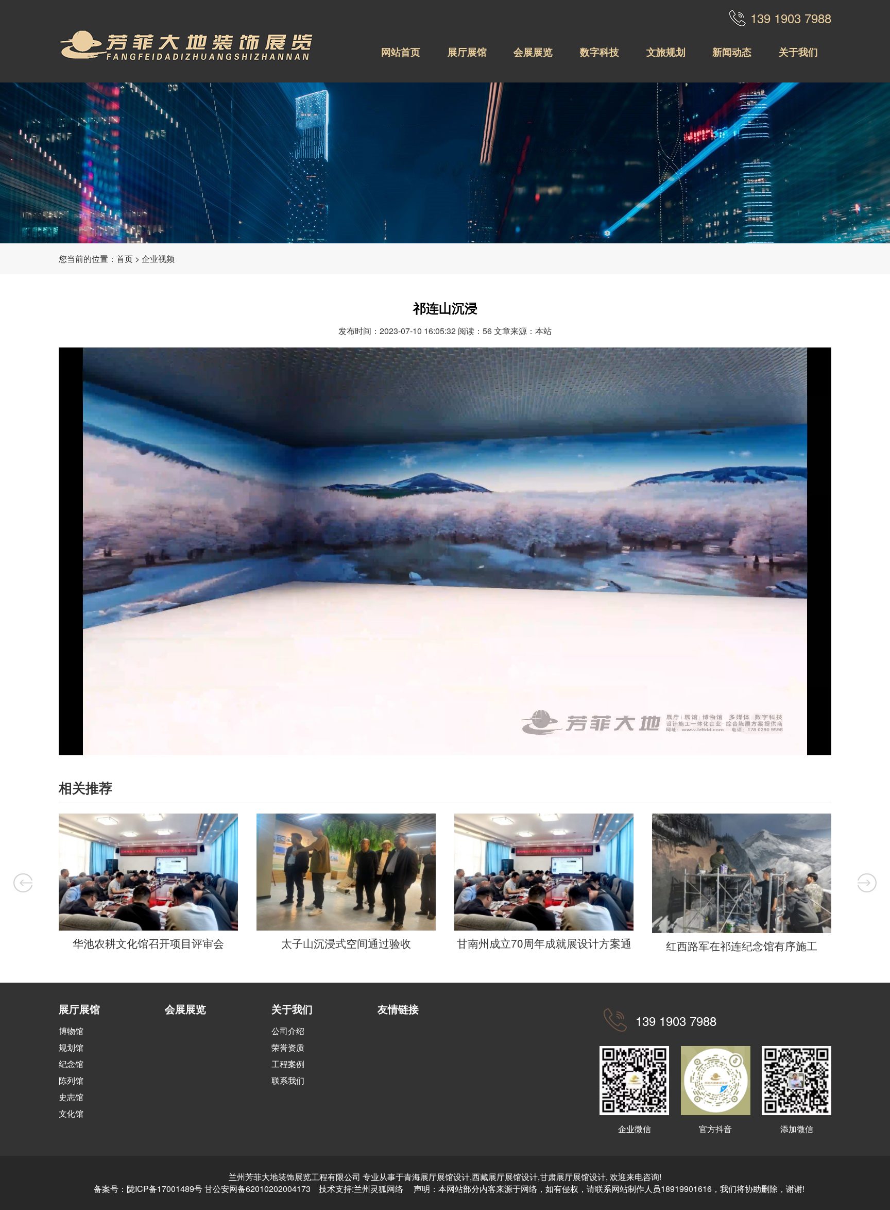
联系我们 (287, 1080)
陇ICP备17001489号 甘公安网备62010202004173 (219, 1189)
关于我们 (798, 51)
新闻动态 (731, 51)
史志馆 (71, 1097)
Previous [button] (22, 882)
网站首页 (400, 51)
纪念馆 (71, 1064)
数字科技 (599, 51)
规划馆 (71, 1047)
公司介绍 (287, 1031)
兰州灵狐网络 (379, 1189)
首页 (124, 258)
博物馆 (71, 1031)
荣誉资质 (287, 1047)
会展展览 (533, 51)
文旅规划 (666, 51)
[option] (148, 884)
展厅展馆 (467, 51)
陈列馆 (71, 1080)
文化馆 (71, 1113)
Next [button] (867, 882)
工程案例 (287, 1064)
